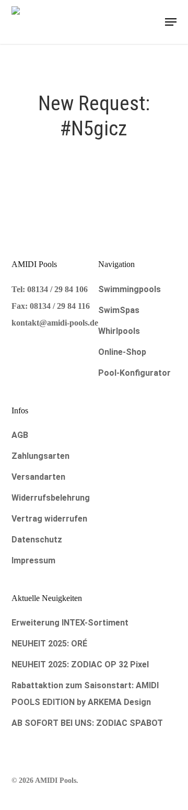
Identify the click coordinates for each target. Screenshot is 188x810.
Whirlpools (119, 331)
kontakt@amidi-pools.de (54, 322)
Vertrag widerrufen (49, 519)
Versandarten (38, 477)
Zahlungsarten (40, 456)
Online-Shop (122, 352)
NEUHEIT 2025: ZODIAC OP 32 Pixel (80, 664)
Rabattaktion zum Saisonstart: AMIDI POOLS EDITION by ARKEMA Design (85, 693)
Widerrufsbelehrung (50, 498)
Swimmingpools (129, 289)
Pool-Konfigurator (134, 373)
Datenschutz (36, 540)
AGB (19, 435)
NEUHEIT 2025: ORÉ (49, 644)
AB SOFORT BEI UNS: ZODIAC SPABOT (87, 723)
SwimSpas (118, 310)
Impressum (33, 560)
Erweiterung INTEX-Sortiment (69, 623)
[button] (171, 22)
